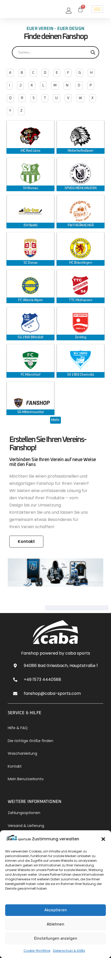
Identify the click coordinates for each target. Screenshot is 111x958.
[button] (103, 839)
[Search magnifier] (93, 52)
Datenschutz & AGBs (69, 950)
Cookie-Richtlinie (36, 950)
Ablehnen (55, 924)
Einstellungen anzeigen (55, 938)
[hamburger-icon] (97, 9)
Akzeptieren (55, 910)
